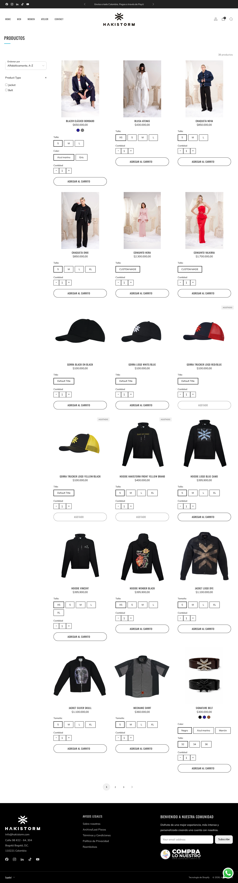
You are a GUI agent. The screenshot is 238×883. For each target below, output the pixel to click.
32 (182, 744)
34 (194, 744)
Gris (81, 157)
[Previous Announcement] (84, 4)
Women (31, 19)
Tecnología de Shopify (199, 877)
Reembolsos (90, 846)
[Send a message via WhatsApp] (228, 873)
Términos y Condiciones (97, 835)
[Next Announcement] (153, 4)
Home (8, 19)
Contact (59, 19)
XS (120, 137)
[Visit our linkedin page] (17, 4)
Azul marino (63, 157)
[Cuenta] (215, 19)
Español (8, 877)
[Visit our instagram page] (12, 4)
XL (90, 269)
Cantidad (58, 165)
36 (206, 744)
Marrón (223, 730)
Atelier (44, 19)
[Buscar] (231, 19)
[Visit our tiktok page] (22, 4)
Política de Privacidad (96, 841)
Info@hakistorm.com (17, 834)
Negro (184, 730)
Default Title (63, 381)
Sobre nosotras (91, 823)
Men (19, 19)
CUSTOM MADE (127, 269)
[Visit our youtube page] (27, 4)
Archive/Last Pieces (94, 829)
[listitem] (119, 4)
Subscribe (224, 839)
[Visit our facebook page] (6, 4)
